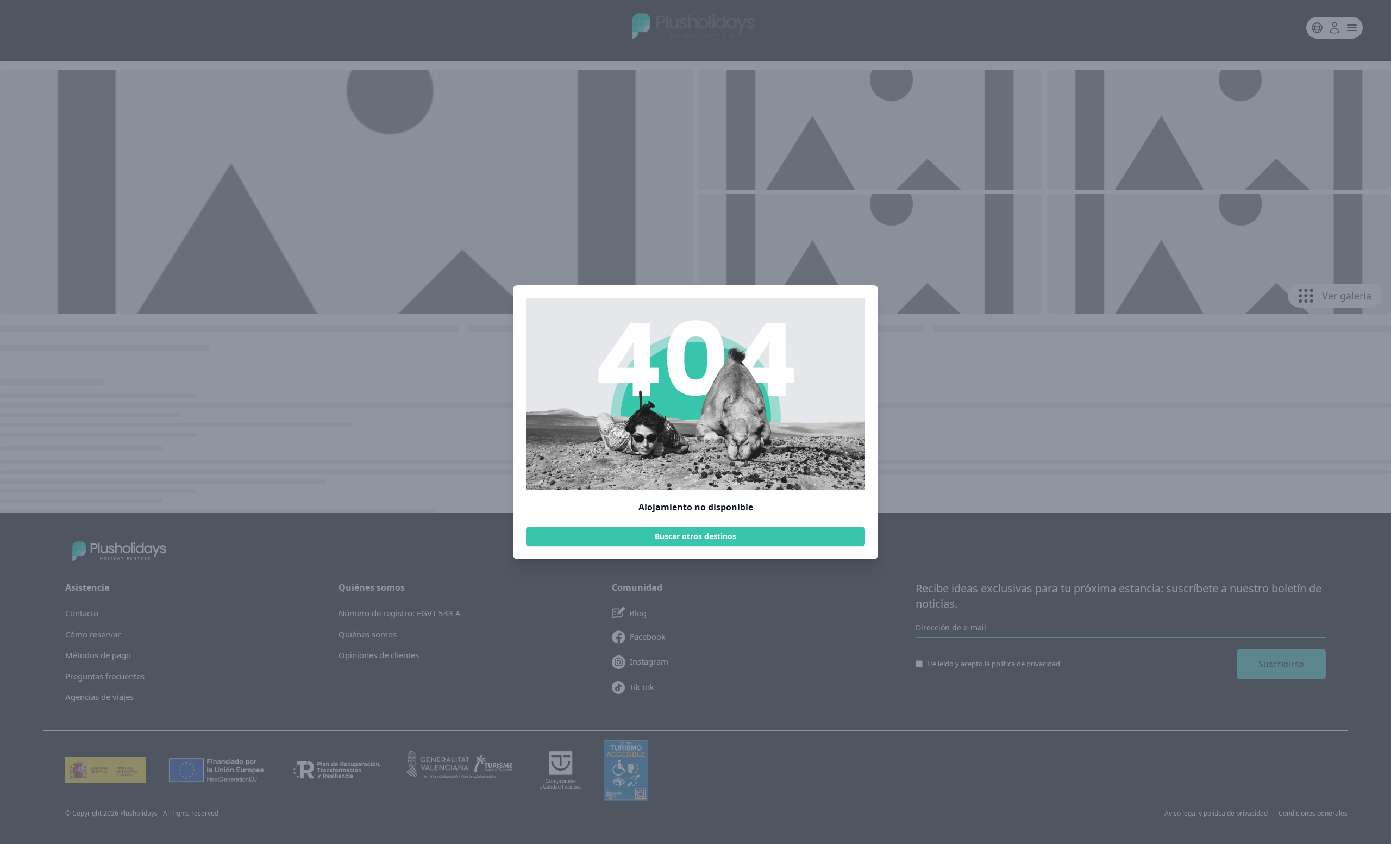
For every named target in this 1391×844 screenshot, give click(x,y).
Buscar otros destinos (695, 536)
